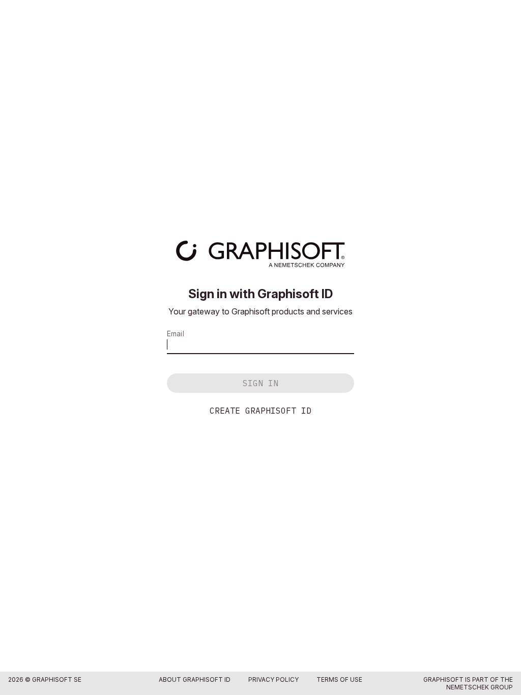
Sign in (260, 383)
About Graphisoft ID (194, 679)
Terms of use (339, 679)
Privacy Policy (273, 679)
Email (175, 333)
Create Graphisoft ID (260, 411)
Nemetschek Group (479, 687)
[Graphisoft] (260, 254)
